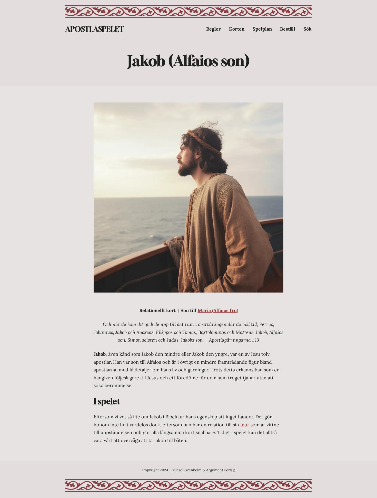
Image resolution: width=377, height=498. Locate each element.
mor (244, 425)
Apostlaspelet (94, 29)
